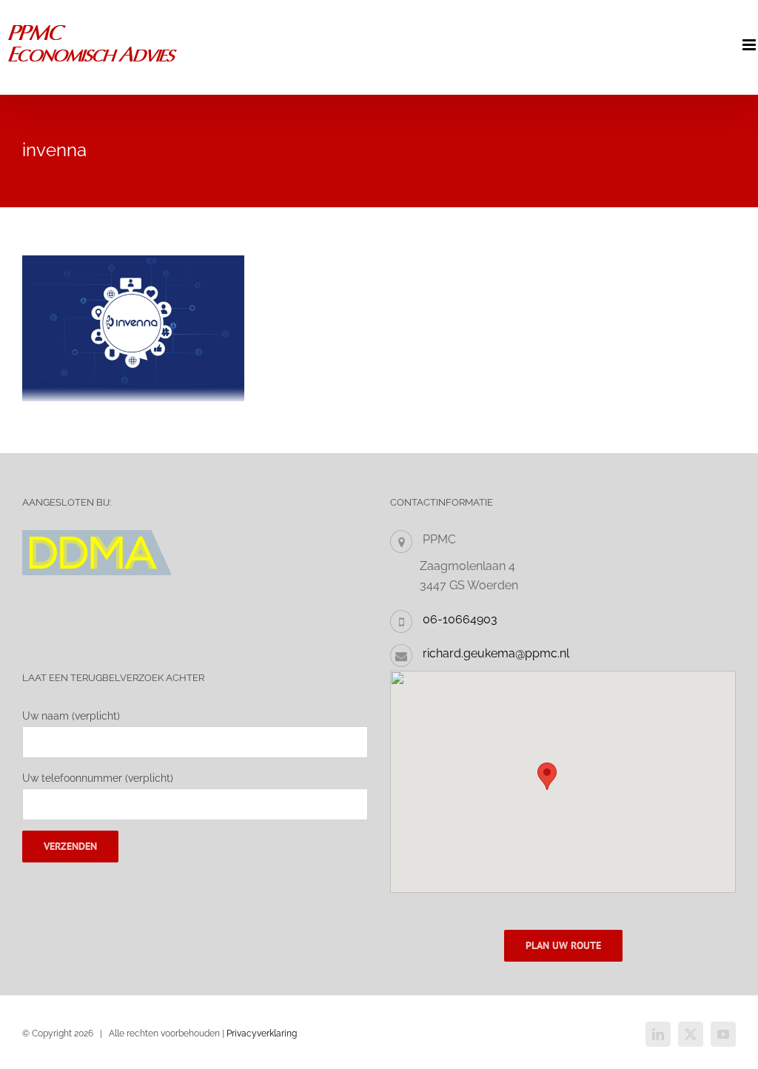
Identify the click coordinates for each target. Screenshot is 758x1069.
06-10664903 (460, 619)
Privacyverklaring (262, 1033)
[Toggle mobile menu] (750, 45)
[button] (547, 776)
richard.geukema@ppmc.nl (496, 653)
